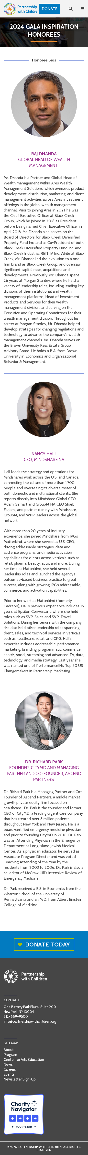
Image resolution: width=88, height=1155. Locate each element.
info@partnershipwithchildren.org (30, 1021)
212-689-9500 (16, 1016)
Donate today (47, 944)
